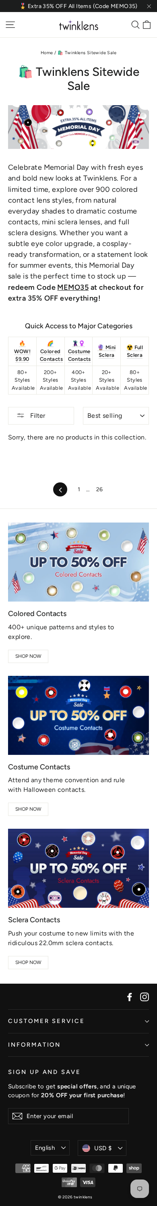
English (45, 1147)
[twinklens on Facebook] (129, 996)
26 (99, 489)
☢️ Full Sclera (134, 351)
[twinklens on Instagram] (144, 996)
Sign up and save (44, 1072)
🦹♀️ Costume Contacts (79, 351)
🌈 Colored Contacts (51, 351)
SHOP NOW (28, 656)
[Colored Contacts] (78, 562)
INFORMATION (34, 1044)
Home (47, 52)
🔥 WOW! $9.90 (22, 351)
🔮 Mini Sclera (106, 351)
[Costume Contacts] (78, 715)
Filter (37, 415)
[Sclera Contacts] (78, 868)
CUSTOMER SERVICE (46, 1021)
